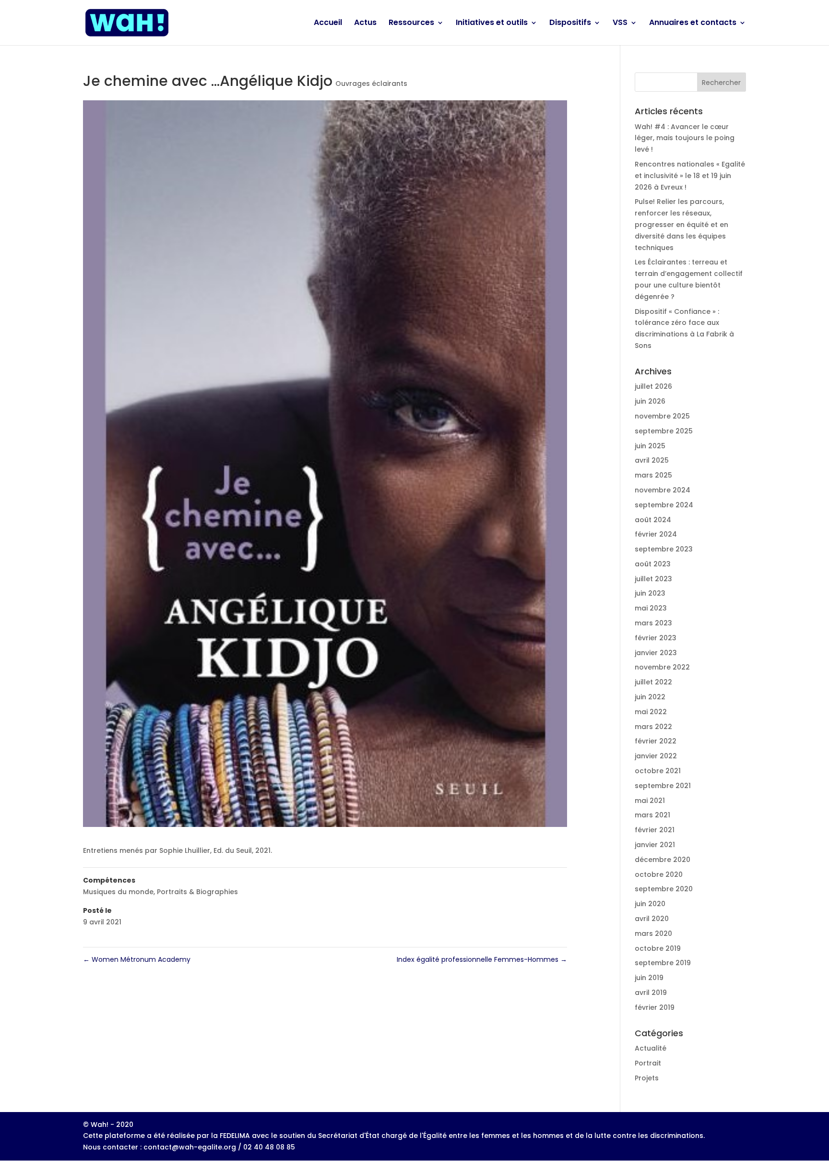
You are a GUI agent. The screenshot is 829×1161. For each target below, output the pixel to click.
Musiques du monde (118, 892)
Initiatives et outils (492, 23)
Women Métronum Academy (136, 959)
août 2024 (653, 520)
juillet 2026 (653, 386)
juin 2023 (650, 593)
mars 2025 (653, 475)
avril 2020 (652, 918)
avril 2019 (651, 992)
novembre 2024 (662, 490)
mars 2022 (653, 726)
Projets (647, 1078)
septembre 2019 (663, 963)
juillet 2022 (653, 682)
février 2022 (655, 741)
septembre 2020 (664, 889)
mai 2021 (650, 800)
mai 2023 (651, 608)
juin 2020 (650, 904)
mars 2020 (653, 933)
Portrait (648, 1063)
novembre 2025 (662, 416)
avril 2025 (652, 460)
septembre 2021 (663, 785)
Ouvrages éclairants (371, 83)
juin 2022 (650, 697)
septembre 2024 (664, 505)
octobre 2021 (658, 771)
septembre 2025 (664, 431)
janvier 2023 (656, 653)
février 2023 (655, 638)
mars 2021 (652, 815)
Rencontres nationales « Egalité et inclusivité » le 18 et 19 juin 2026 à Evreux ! (690, 175)
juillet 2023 (653, 579)
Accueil (328, 23)
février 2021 (655, 830)
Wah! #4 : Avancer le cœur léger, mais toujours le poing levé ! (684, 138)
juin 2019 (649, 977)
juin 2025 (650, 446)
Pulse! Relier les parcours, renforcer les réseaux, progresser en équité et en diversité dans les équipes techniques (681, 224)
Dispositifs (570, 23)
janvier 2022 (656, 756)
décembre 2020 (662, 859)
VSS (620, 23)
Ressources (411, 23)
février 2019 (655, 1007)
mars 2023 (653, 623)
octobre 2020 (659, 874)
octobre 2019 (658, 948)
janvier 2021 (655, 845)
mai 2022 (651, 712)
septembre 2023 (664, 549)
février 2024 (656, 534)
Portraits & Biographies (197, 892)
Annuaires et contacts (692, 23)
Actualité (650, 1048)
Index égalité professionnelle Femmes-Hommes (482, 959)
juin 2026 (650, 401)
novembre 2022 (662, 667)
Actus (365, 23)
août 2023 (653, 564)
